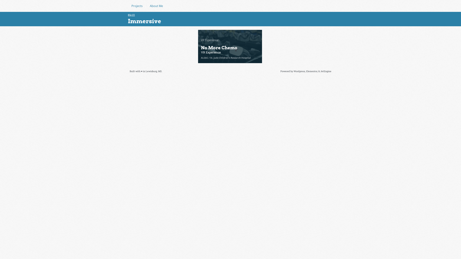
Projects (137, 6)
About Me (156, 6)
